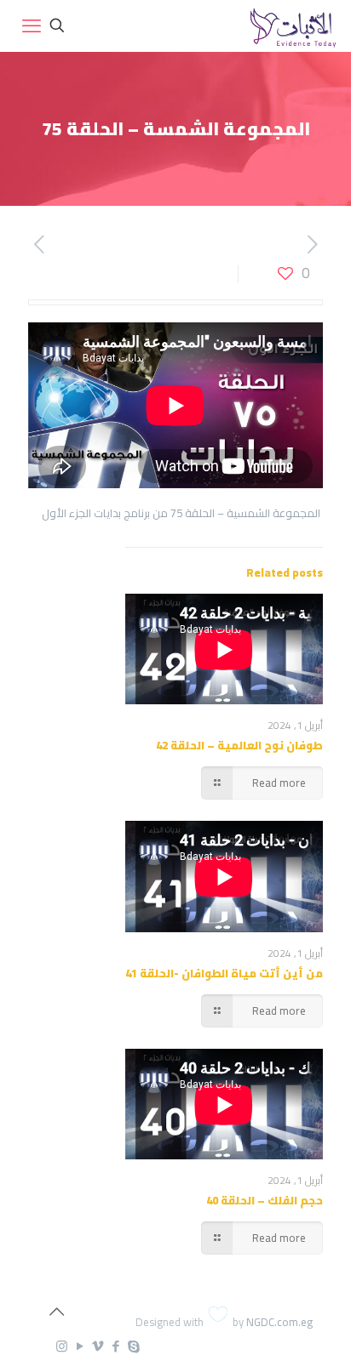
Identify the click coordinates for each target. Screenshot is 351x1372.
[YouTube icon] (79, 1346)
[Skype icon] (133, 1346)
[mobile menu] (31, 25)
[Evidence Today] (291, 25)
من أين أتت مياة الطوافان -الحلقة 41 (224, 973)
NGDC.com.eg (279, 1322)
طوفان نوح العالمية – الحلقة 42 (239, 745)
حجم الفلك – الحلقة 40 (264, 1200)
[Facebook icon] (115, 1346)
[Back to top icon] (56, 1311)
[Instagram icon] (61, 1346)
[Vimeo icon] (97, 1346)
